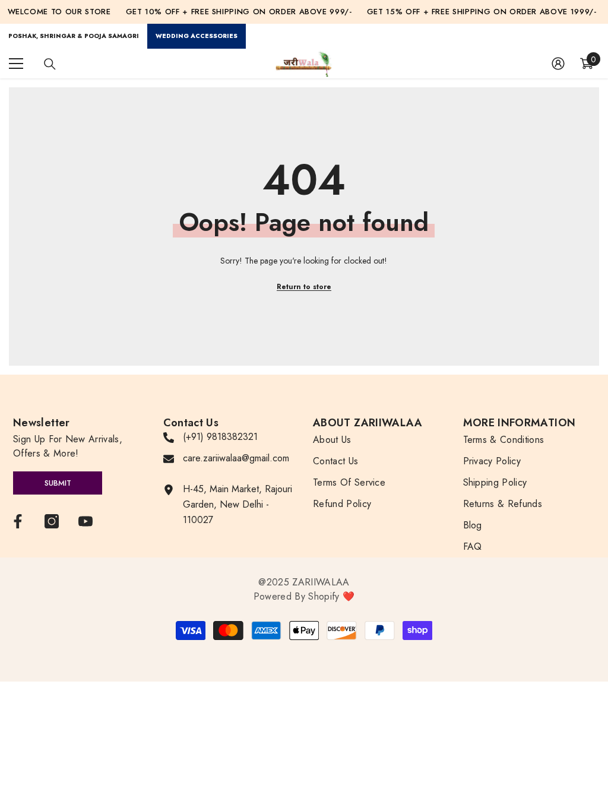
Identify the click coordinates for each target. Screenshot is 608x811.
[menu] (16, 63)
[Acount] (558, 63)
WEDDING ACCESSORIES (197, 35)
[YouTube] (85, 521)
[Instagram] (51, 521)
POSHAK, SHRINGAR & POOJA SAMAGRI (73, 35)
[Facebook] (17, 521)
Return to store (304, 286)
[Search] (50, 64)
